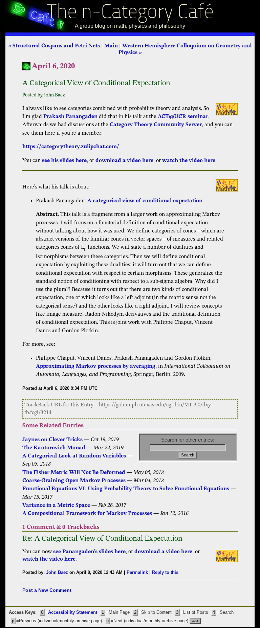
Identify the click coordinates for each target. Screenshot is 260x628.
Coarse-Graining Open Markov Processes (74, 481)
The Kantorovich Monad (54, 448)
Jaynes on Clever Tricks (52, 440)
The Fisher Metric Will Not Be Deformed (73, 472)
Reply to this (165, 572)
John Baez (57, 572)
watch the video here (188, 160)
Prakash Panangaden (70, 116)
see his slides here (64, 160)
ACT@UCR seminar (183, 116)
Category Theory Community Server (156, 125)
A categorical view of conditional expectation (144, 201)
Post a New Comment (46, 590)
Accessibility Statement (72, 612)
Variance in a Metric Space (56, 505)
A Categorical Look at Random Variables (74, 456)
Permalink (137, 572)
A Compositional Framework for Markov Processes (87, 513)
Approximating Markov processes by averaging (95, 366)
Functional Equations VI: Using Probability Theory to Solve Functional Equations (125, 489)
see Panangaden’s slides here (89, 552)
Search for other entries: (187, 440)
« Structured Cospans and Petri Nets (54, 46)
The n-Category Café (130, 13)
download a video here (124, 160)
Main (111, 46)
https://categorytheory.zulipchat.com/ (70, 147)
